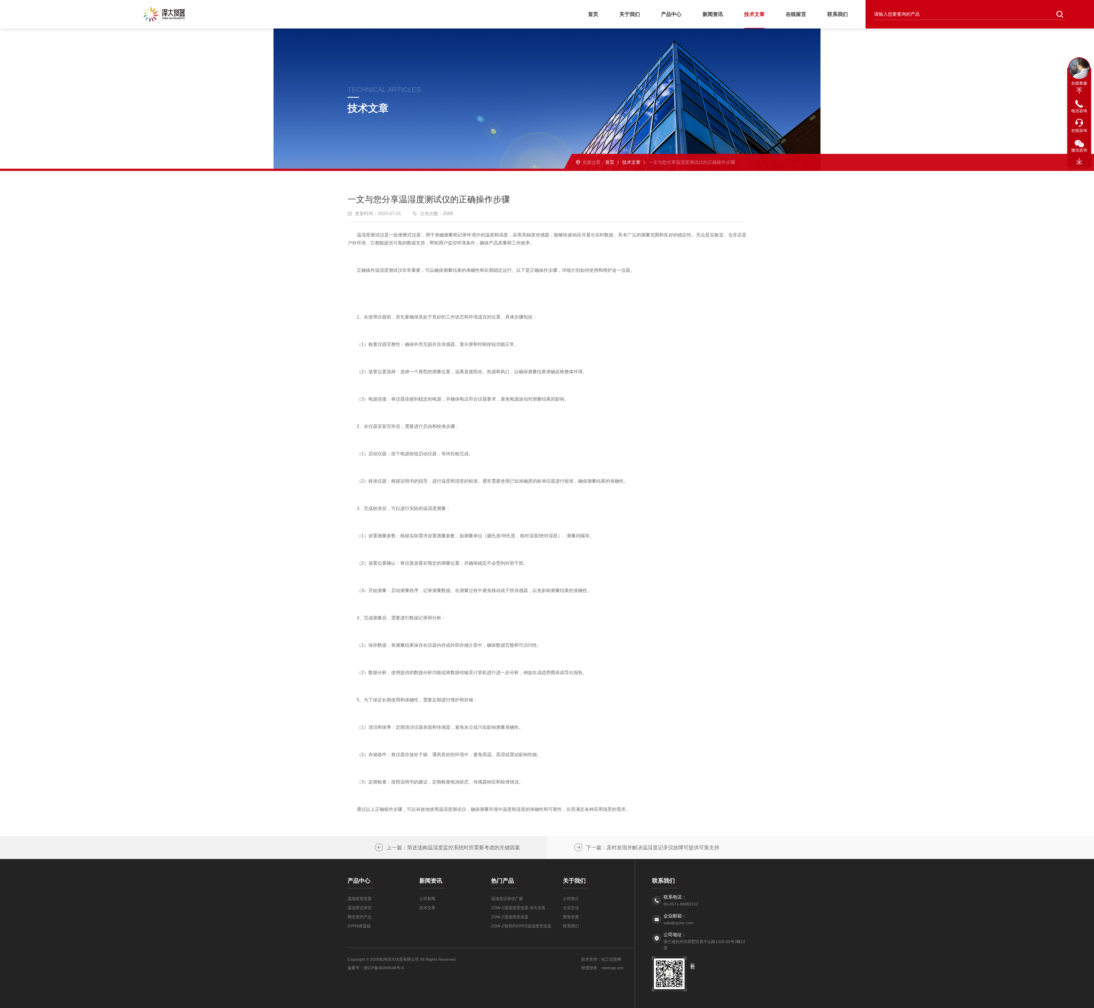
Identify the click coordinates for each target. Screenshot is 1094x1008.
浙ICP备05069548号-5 (384, 968)
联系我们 (837, 14)
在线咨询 (1079, 130)
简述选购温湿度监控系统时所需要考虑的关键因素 (463, 847)
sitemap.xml (612, 968)
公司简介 (571, 898)
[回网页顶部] (1079, 91)
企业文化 (571, 907)
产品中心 (671, 14)
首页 (593, 14)
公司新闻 (427, 898)
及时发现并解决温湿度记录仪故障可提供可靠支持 (663, 847)
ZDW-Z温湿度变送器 (509, 917)
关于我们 (629, 14)
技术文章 (754, 14)
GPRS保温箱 (359, 926)
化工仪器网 (611, 959)
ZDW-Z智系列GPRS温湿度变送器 (521, 926)
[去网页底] (1079, 161)
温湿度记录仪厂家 (507, 898)
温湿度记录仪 (360, 907)
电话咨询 (1079, 111)
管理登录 (589, 968)
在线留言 (796, 14)
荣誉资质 (571, 917)
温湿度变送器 (360, 898)
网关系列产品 (360, 917)
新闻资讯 (713, 14)
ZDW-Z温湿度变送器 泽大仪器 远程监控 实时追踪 (521, 907)
